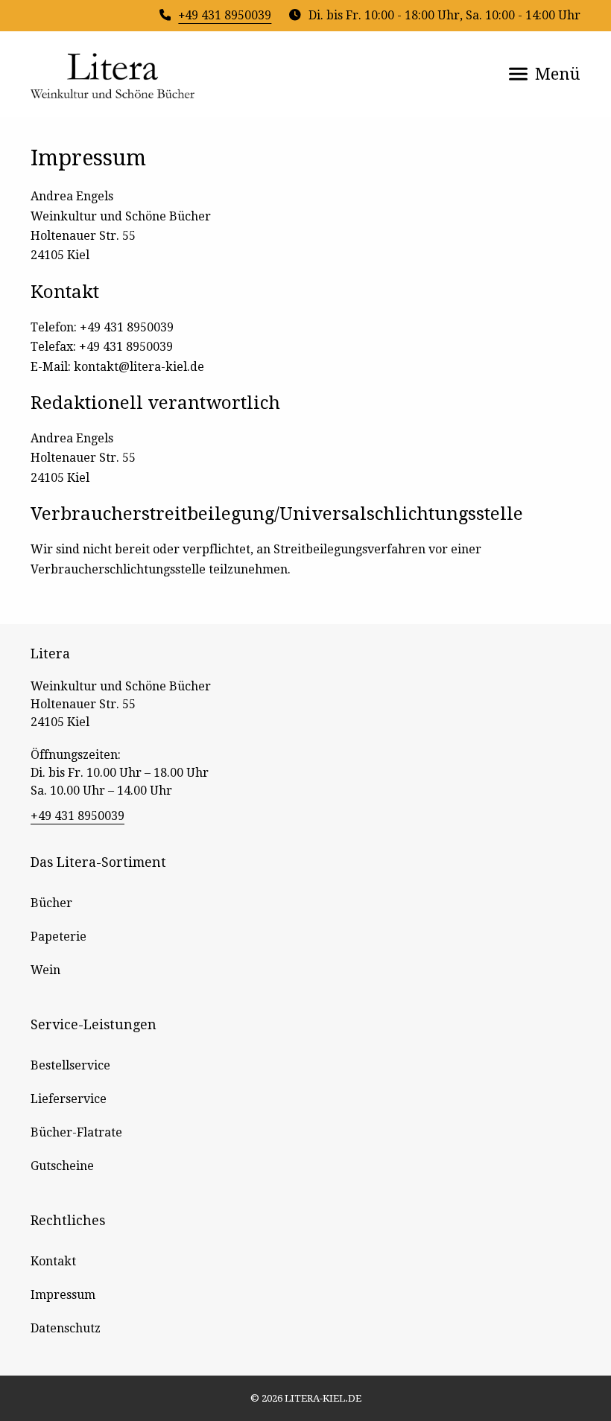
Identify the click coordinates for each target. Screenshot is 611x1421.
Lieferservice (69, 1099)
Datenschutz (66, 1328)
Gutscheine (62, 1166)
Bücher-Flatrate (76, 1132)
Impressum (63, 1295)
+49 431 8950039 (224, 15)
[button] (544, 73)
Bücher (51, 903)
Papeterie (58, 936)
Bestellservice (70, 1065)
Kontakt (53, 1261)
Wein (45, 970)
